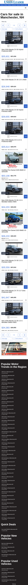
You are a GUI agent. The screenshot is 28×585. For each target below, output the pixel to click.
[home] (14, 2)
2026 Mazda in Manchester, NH (8, 376)
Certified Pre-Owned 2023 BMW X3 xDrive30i (14, 231)
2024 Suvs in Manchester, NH (7, 399)
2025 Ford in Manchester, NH (7, 485)
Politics (9, 5)
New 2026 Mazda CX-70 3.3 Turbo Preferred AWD (13, 291)
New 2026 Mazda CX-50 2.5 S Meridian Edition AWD (12, 201)
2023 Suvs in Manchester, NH (7, 410)
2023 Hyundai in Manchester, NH (8, 500)
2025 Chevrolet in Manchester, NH (8, 466)
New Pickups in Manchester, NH (8, 548)
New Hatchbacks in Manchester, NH (9, 555)
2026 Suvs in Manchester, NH (7, 372)
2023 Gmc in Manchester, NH (7, 477)
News (5, 5)
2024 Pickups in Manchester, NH (8, 447)
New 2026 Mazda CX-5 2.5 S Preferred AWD (12, 140)
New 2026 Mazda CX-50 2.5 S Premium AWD (12, 261)
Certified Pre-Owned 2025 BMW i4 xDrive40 (13, 170)
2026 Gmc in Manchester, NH (7, 387)
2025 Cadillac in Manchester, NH (8, 481)
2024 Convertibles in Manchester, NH (9, 507)
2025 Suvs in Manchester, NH (7, 395)
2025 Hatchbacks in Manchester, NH (9, 459)
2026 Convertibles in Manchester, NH (9, 440)
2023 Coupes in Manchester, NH (8, 515)
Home (2, 5)
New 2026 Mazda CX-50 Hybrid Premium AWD (12, 110)
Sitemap (14, 584)
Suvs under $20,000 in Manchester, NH (9, 530)
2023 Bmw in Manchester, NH (8, 402)
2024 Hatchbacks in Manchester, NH (9, 511)
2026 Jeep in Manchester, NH (7, 504)
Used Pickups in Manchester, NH (8, 577)
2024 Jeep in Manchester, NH (7, 474)
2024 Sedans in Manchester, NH (8, 425)
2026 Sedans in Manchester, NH (8, 417)
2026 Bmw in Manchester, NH (8, 380)
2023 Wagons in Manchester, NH (8, 519)
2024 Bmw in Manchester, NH (8, 406)
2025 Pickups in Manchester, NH (8, 462)
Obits (26, 5)
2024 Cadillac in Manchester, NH (8, 470)
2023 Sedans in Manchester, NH (8, 421)
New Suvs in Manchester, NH (7, 544)
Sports (18, 5)
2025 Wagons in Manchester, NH (8, 489)
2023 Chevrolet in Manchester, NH (8, 451)
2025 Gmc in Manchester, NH (7, 455)
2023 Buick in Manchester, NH (8, 496)
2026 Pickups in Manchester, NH (8, 384)
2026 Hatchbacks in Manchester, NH (9, 432)
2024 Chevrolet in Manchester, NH (8, 492)
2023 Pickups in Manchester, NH (8, 444)
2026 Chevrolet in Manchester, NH (8, 414)
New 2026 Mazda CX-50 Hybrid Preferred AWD (12, 50)
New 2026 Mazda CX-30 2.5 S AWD (14, 79)
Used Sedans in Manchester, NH (8, 573)
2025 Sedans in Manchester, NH (8, 429)
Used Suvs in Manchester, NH (7, 569)
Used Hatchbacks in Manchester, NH (9, 581)
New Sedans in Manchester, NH (8, 551)
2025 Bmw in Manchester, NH (8, 391)
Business (14, 5)
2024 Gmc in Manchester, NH (7, 436)
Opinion (22, 5)
